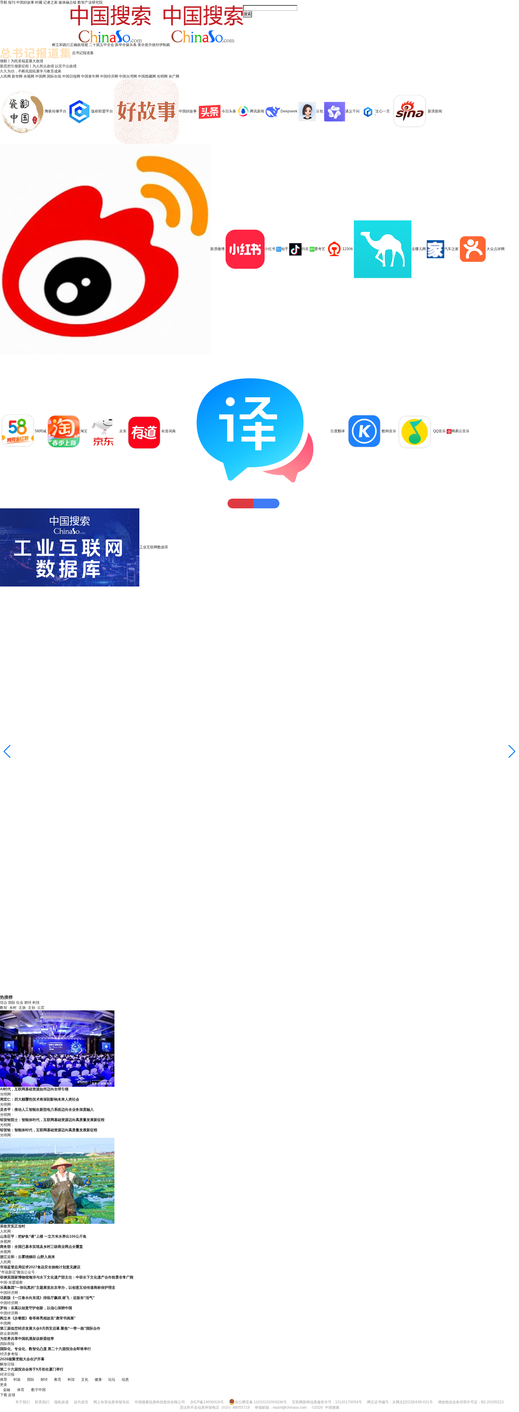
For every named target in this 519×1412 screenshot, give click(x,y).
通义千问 (352, 111)
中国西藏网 (147, 76)
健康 (98, 1379)
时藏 (38, 2)
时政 (17, 1379)
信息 (125, 1379)
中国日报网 (71, 76)
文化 (84, 1379)
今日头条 (229, 111)
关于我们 (22, 1402)
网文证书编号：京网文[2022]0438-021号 (400, 1402)
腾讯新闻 (257, 111)
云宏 (40, 1008)
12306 (347, 249)
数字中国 (38, 1390)
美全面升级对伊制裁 (154, 45)
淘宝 (83, 431)
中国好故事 (25, 2)
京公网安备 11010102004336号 (261, 1402)
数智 (3, 1008)
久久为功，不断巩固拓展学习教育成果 (30, 71)
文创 (31, 1008)
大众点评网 (496, 249)
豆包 (319, 111)
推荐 (3, 1379)
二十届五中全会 (101, 45)
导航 (3, 2)
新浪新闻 (435, 111)
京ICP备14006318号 (207, 1402)
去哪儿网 (418, 249)
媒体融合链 (68, 2)
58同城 (41, 431)
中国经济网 (109, 76)
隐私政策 (61, 1402)
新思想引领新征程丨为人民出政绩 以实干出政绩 (38, 66)
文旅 (22, 1008)
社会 (19, 1002)
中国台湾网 (128, 76)
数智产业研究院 (90, 2)
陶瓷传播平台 (55, 111)
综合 (3, 1002)
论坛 (111, 1379)
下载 (3, 1395)
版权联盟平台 (102, 111)
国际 (11, 1002)
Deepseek (289, 111)
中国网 (40, 76)
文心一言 (382, 111)
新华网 (17, 76)
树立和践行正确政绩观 (70, 45)
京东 (122, 431)
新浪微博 (217, 249)
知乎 (284, 249)
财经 (28, 1002)
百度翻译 (337, 431)
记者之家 (50, 2)
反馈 (11, 1395)
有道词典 (168, 431)
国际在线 (54, 76)
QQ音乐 (439, 431)
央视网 (28, 76)
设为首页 (81, 1402)
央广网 (173, 76)
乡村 (13, 1008)
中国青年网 (90, 76)
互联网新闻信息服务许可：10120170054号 (327, 1402)
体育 (20, 1390)
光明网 (162, 76)
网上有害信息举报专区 (111, 1402)
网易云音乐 (460, 431)
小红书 (270, 249)
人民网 (5, 76)
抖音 (305, 249)
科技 (36, 1002)
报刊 (11, 2)
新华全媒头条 (126, 45)
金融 (6, 1390)
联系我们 (42, 1402)
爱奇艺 (319, 249)
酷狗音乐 (389, 431)
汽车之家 (451, 249)
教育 (57, 1379)
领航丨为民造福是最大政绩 (21, 61)
